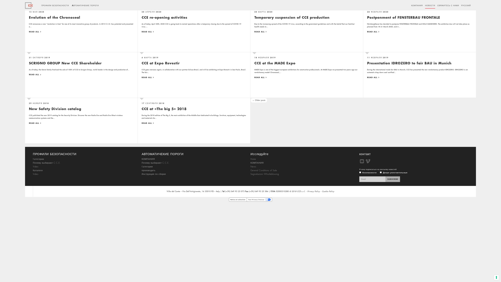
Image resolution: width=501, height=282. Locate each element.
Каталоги (38, 170)
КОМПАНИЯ (417, 5)
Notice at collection (237, 199)
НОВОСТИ (430, 5)
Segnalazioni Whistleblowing (264, 174)
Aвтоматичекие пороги (85, 5)
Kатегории (38, 159)
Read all (34, 32)
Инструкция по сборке (154, 174)
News (253, 167)
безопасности (369, 173)
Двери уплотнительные (395, 173)
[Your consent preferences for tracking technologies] (496, 277)
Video (35, 167)
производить (148, 170)
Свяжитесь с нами (448, 5)
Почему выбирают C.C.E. (47, 163)
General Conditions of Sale (263, 170)
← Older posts (258, 100)
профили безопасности (55, 5)
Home (253, 159)
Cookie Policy (328, 191)
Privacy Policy (313, 191)
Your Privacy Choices (256, 199)
